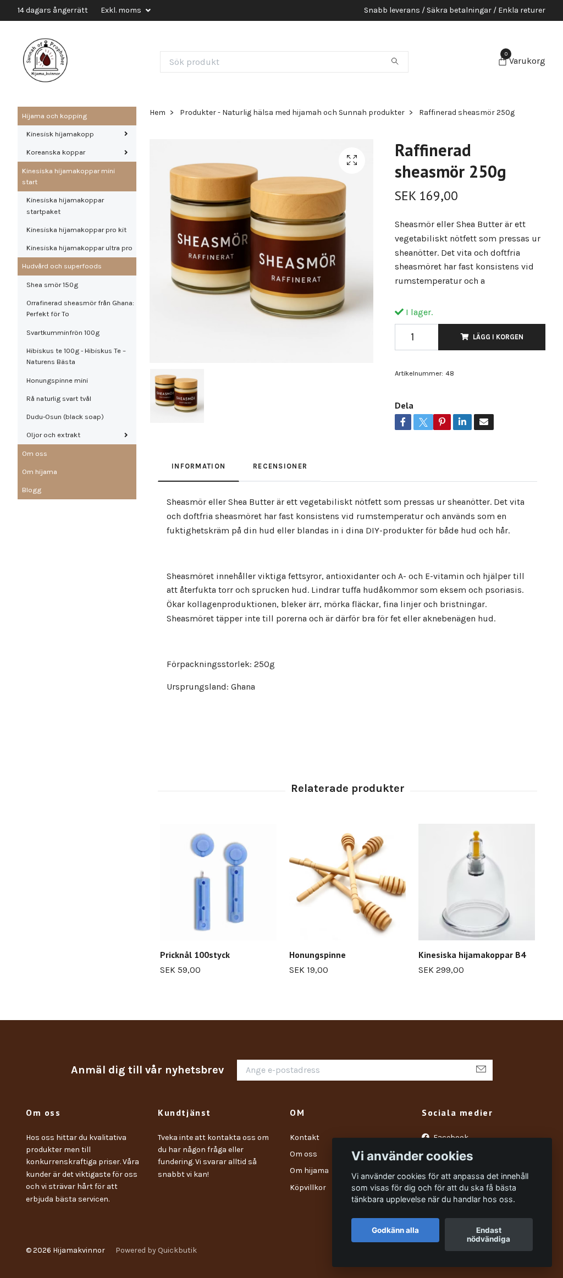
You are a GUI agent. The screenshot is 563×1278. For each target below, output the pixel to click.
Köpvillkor (308, 1187)
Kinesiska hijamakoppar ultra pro (79, 248)
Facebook (450, 1137)
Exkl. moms (122, 10)
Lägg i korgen (498, 337)
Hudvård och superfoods (62, 266)
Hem (157, 112)
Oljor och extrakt (53, 435)
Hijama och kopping (54, 116)
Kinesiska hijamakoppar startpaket (65, 205)
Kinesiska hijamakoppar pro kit (76, 229)
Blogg (31, 490)
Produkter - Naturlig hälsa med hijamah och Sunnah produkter (292, 112)
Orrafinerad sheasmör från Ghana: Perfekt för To (80, 308)
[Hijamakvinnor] (45, 61)
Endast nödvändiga (488, 1234)
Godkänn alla (395, 1230)
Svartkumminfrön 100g (63, 332)
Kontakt (304, 1137)
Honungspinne (317, 954)
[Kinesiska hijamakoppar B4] (476, 882)
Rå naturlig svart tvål (58, 398)
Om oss (34, 453)
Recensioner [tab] (280, 466)
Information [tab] (198, 466)
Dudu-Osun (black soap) (65, 416)
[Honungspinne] (347, 882)
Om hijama (39, 471)
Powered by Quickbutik (156, 1250)
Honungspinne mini (57, 380)
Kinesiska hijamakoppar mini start (68, 176)
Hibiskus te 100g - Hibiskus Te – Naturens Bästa (76, 356)
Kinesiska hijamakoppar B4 (472, 954)
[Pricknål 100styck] (218, 882)
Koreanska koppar (55, 152)
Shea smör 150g (52, 284)
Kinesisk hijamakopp (60, 134)
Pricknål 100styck (195, 954)
